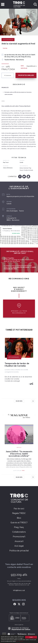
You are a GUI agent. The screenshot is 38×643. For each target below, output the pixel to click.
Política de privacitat (19, 550)
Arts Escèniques (8, 39)
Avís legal (19, 546)
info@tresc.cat (19, 590)
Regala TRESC (19, 513)
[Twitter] (24, 176)
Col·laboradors (19, 532)
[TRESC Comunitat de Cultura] (19, 4)
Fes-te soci (19, 508)
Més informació (19, 641)
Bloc (19, 518)
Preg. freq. (19, 527)
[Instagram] (23, 604)
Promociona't (19, 536)
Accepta (31, 637)
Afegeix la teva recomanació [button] (19, 312)
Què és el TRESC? (19, 522)
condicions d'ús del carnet (20, 267)
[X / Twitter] (19, 604)
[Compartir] (28, 176)
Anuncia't (19, 541)
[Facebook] (20, 176)
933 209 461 (19, 574)
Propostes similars (26, 75)
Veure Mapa (16, 233)
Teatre (5, 48)
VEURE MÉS (19, 401)
